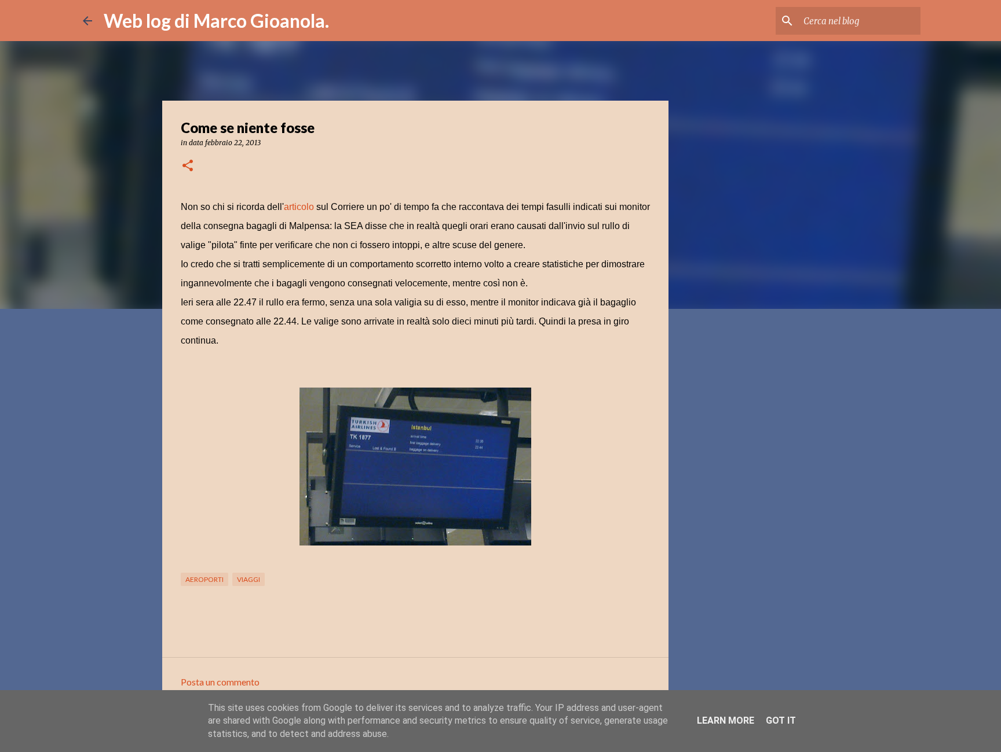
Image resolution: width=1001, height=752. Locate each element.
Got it (781, 720)
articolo (299, 207)
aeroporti (204, 579)
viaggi (248, 579)
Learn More (725, 720)
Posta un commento (220, 681)
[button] (188, 166)
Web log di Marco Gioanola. (216, 20)
